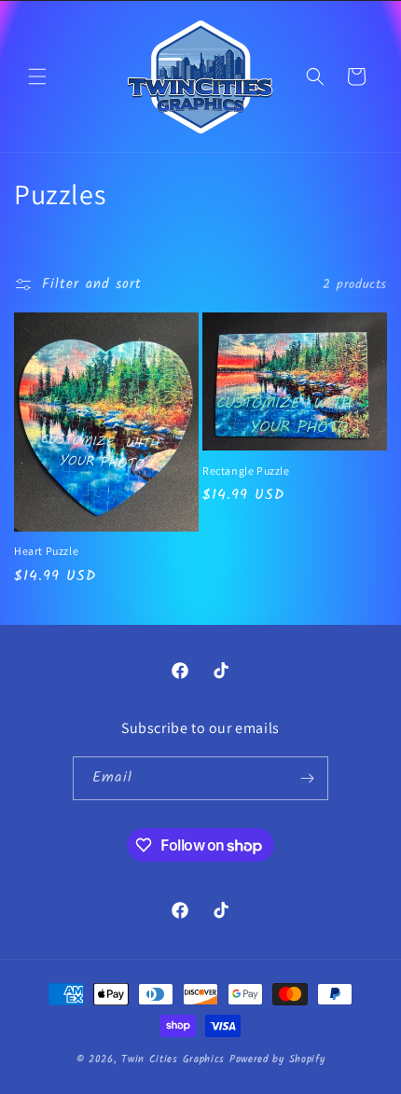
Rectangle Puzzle (246, 471)
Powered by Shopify (277, 1059)
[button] (37, 76)
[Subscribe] (306, 778)
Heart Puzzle (46, 551)
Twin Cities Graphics (173, 1059)
